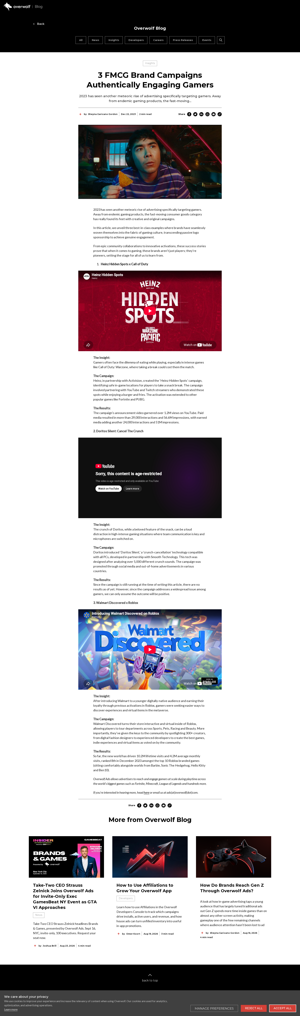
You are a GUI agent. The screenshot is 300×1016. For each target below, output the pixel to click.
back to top (150, 980)
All (80, 40)
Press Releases (183, 40)
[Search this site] (221, 40)
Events (206, 40)
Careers (158, 40)
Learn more (11, 1009)
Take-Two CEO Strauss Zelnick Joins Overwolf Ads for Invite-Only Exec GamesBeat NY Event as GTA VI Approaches (65, 896)
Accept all (283, 1008)
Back (40, 24)
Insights (114, 40)
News (95, 40)
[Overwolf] (17, 6)
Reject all (253, 1008)
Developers (136, 40)
